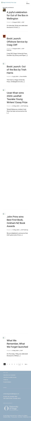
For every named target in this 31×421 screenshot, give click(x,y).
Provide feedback (7, 382)
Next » (26, 364)
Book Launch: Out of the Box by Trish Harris (16, 69)
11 (22, 364)
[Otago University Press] (8, 3)
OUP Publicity (24, 106)
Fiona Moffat (23, 76)
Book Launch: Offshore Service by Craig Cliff (17, 41)
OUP (23, 22)
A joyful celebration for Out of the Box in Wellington (17, 15)
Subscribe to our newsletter (9, 375)
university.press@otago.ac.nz (11, 393)
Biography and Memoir (8, 7)
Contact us (5, 379)
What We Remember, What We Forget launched (17, 343)
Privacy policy (14, 417)
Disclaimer (20, 417)
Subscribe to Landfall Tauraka (9, 377)
